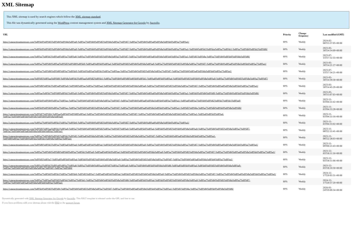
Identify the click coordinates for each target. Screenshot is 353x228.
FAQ (57, 203)
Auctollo (155, 22)
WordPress (63, 22)
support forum (73, 203)
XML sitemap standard (88, 16)
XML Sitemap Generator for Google (126, 22)
